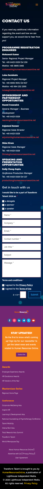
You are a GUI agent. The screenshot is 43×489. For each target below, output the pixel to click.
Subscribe (21, 355)
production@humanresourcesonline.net (20, 180)
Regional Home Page (10, 393)
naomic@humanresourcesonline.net (19, 120)
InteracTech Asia (8, 428)
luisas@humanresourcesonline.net (18, 90)
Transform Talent (8, 437)
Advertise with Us (14, 454)
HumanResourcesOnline (13, 472)
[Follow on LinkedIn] (19, 320)
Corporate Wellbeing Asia (12, 405)
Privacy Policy (26, 285)
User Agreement (21, 458)
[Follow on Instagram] (14, 320)
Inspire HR (6, 410)
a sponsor (9, 204)
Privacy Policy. (31, 483)
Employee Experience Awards (13, 372)
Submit (34, 294)
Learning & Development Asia (13, 414)
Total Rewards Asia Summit (12, 433)
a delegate (10, 201)
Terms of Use (25, 288)
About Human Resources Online (21, 450)
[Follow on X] (29, 320)
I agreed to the (19, 285)
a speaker (9, 208)
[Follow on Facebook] (9, 320)
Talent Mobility (8, 424)
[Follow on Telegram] (24, 320)
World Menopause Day (10, 442)
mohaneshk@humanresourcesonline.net (21, 69)
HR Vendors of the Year (10, 381)
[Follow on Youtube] (33, 320)
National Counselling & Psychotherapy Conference (21, 419)
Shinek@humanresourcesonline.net (18, 154)
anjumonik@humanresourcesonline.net (20, 137)
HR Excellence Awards (10, 376)
